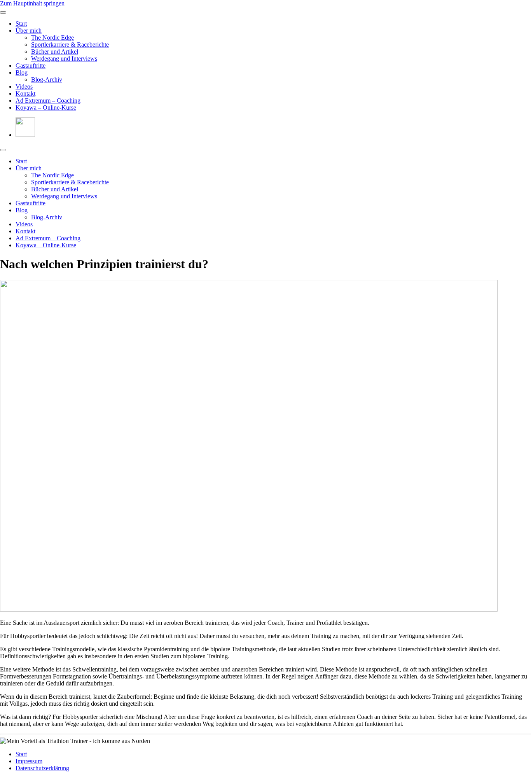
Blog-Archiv (46, 79)
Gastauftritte (30, 65)
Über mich (29, 30)
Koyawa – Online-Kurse (46, 107)
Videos (24, 86)
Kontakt (25, 93)
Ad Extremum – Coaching (48, 100)
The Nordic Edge (52, 37)
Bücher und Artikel (54, 51)
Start (21, 23)
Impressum (29, 761)
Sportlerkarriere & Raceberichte (70, 44)
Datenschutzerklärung (42, 768)
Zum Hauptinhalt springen (32, 3)
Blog (22, 72)
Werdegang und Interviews (64, 58)
